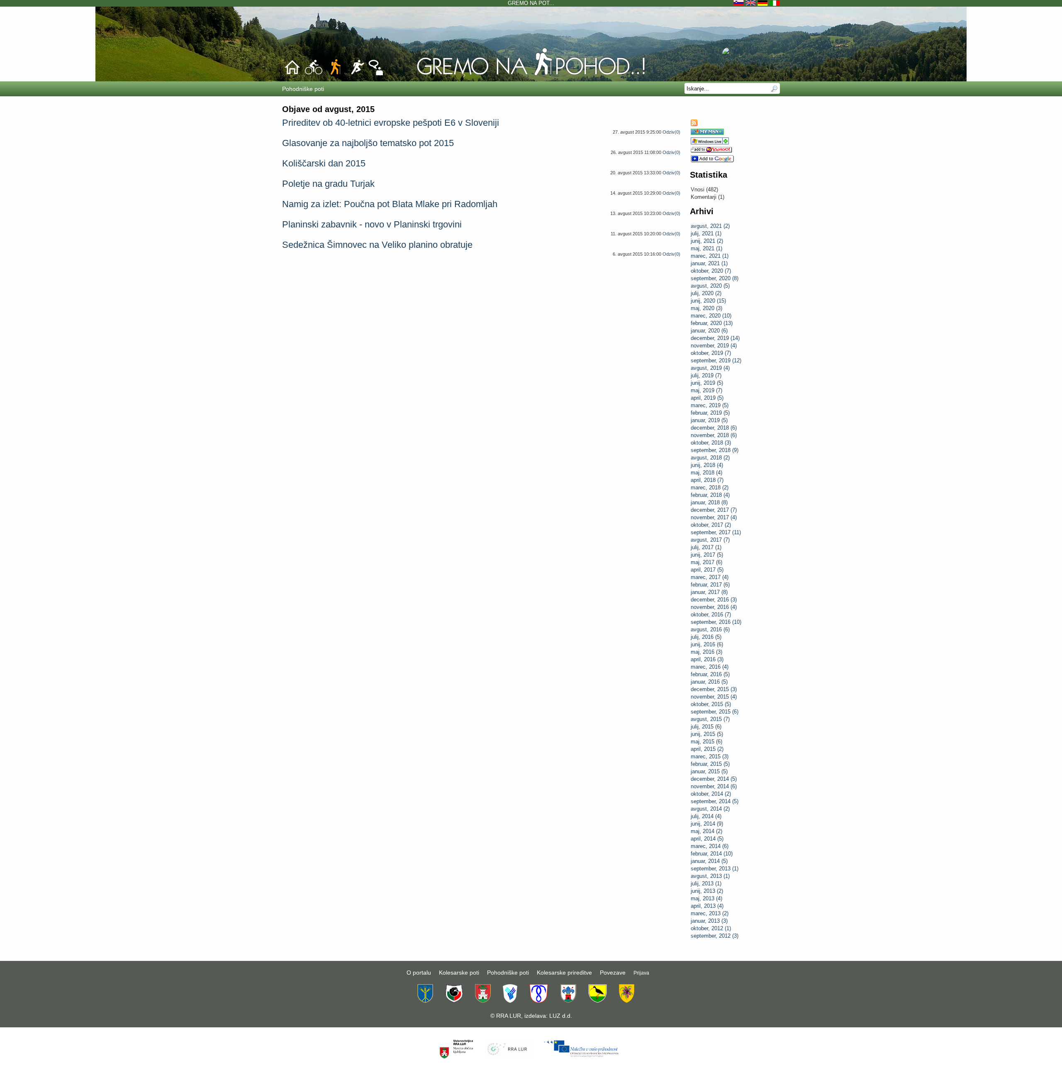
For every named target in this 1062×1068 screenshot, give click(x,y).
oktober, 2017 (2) (711, 525)
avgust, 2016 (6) (710, 629)
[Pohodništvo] (531, 75)
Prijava (641, 973)
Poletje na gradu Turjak (328, 183)
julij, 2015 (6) (706, 726)
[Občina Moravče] (568, 1000)
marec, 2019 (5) (709, 405)
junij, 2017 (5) (707, 555)
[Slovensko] (739, 3)
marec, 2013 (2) (709, 913)
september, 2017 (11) (716, 532)
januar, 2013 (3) (709, 921)
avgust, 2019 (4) (710, 368)
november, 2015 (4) (714, 697)
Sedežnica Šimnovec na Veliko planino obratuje (377, 245)
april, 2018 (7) (707, 480)
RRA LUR (508, 1015)
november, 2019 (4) (714, 345)
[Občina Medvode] (510, 1000)
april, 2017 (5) (707, 570)
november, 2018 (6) (714, 435)
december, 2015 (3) (714, 689)
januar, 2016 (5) (709, 682)
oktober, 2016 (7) (711, 614)
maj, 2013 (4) (706, 898)
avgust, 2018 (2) (710, 458)
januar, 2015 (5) (709, 771)
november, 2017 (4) (714, 517)
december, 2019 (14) (715, 338)
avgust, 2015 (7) (710, 719)
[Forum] (375, 74)
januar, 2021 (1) (709, 263)
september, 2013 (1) (714, 868)
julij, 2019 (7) (706, 375)
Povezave (613, 972)
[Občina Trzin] (627, 1000)
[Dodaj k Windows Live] (710, 142)
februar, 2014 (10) (712, 853)
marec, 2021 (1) (709, 256)
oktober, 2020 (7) (711, 271)
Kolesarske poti (459, 972)
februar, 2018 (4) (710, 495)
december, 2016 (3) (714, 599)
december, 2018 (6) (714, 428)
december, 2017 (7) (714, 510)
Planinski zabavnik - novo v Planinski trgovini (372, 224)
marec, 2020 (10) (711, 316)
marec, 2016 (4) (709, 667)
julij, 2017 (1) (706, 547)
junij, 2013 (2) (707, 891)
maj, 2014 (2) (706, 831)
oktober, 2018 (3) (711, 443)
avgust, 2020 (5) (710, 286)
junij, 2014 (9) (707, 824)
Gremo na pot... (531, 3)
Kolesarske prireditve (564, 972)
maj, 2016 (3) (706, 652)
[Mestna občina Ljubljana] (483, 1000)
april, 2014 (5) (707, 839)
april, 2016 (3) (707, 659)
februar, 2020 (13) (712, 323)
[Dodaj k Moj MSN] (707, 133)
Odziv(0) (671, 132)
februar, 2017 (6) (710, 585)
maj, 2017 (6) (706, 562)
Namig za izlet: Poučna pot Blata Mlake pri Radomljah (389, 204)
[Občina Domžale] (425, 1000)
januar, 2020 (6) (709, 330)
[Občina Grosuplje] (454, 1000)
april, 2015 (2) (707, 749)
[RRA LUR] (508, 1057)
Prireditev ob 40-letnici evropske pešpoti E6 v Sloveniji (390, 122)
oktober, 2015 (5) (711, 704)
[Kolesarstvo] (314, 74)
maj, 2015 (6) (706, 741)
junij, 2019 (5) (707, 383)
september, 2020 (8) (714, 278)
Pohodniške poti (508, 972)
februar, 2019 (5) (710, 413)
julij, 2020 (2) (706, 293)
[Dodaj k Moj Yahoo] (711, 151)
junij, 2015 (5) (707, 734)
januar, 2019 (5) (709, 420)
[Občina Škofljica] (597, 1000)
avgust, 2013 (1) (710, 876)
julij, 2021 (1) (706, 233)
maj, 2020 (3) (706, 308)
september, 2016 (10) (716, 622)
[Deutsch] (764, 3)
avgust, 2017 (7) (710, 540)
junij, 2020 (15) (708, 301)
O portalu (419, 972)
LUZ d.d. (560, 1015)
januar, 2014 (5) (709, 861)
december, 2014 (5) (714, 779)
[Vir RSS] (694, 124)
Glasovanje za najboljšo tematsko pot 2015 (368, 143)
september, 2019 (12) (716, 360)
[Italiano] (775, 3)
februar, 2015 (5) (710, 764)
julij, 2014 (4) (706, 816)
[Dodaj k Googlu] (712, 160)
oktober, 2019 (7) (711, 353)
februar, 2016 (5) (710, 674)
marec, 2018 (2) (709, 487)
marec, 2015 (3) (709, 756)
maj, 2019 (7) (706, 390)
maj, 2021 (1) (706, 248)
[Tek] (357, 74)
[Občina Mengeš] (538, 1000)
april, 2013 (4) (707, 906)
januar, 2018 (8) (709, 502)
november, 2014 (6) (714, 786)
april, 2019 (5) (707, 398)
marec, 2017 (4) (709, 577)
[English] (751, 3)
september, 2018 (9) (714, 450)
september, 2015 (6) (714, 712)
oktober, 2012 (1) (711, 928)
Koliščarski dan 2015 (323, 163)
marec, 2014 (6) (709, 846)
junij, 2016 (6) (707, 644)
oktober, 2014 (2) (711, 794)
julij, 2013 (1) (706, 883)
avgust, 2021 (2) (710, 226)
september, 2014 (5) (714, 801)
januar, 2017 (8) (709, 592)
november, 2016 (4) (714, 607)
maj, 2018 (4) (706, 472)
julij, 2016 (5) (706, 637)
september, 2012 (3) (714, 936)
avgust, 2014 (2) (710, 809)
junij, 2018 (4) (707, 465)
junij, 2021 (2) (707, 241)
